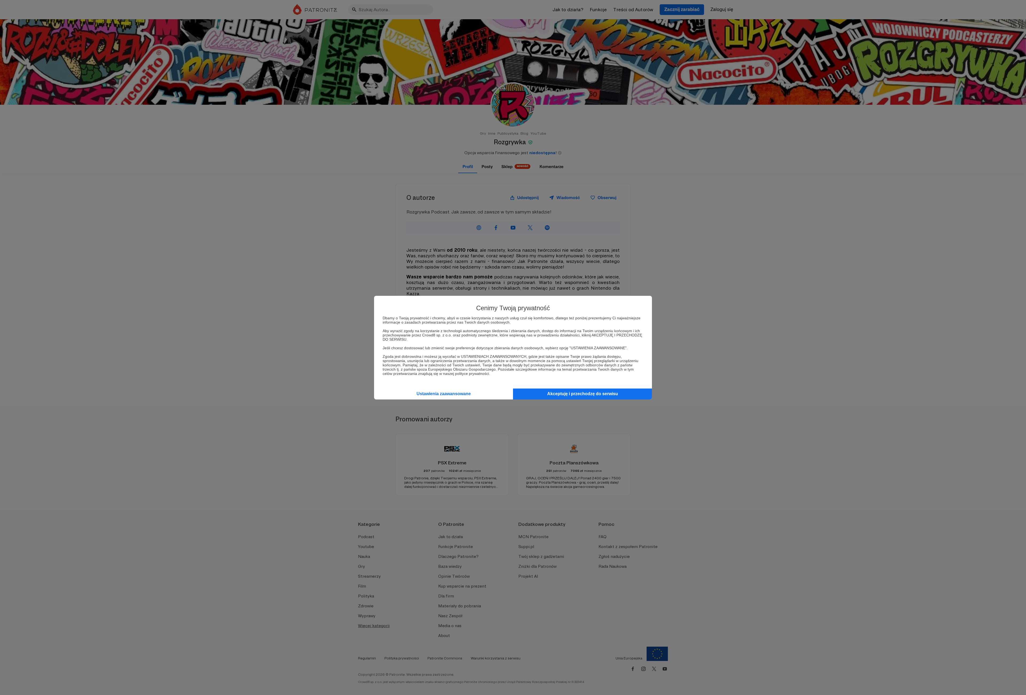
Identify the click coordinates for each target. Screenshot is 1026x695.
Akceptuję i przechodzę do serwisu (582, 393)
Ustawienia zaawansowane (444, 393)
